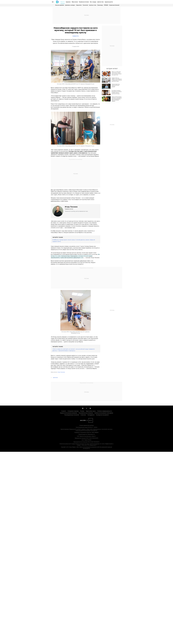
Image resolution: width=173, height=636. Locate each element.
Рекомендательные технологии (71, 414)
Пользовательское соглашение (86, 413)
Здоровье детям (109, 1)
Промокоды (100, 5)
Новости (63, 1)
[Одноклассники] (86, 408)
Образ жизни (75, 1)
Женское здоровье (59, 5)
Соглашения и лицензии (73, 411)
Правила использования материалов (68, 413)
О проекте (63, 411)
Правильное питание (84, 1)
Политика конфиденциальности (104, 411)
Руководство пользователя (102, 414)
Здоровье (68, 1)
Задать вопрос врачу (91, 411)
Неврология (79, 5)
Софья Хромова (61, 372)
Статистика (83, 414)
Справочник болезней (114, 5)
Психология (85, 5)
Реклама (82, 411)
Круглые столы (92, 5)
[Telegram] (90, 408)
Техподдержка (90, 414)
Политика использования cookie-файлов (104, 413)
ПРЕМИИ (106, 5)
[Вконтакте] (82, 408)
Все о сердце (93, 1)
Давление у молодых (70, 5)
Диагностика (100, 1)
